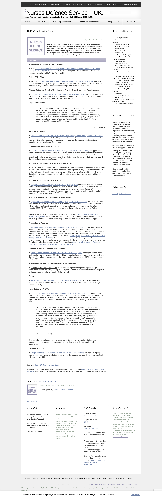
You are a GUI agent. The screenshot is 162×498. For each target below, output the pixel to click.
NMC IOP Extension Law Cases (47, 365)
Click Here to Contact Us (120, 437)
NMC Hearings (120, 61)
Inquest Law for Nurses (94, 4)
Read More (135, 495)
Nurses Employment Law (88, 22)
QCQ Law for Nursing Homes (124, 80)
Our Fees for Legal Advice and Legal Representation (95, 462)
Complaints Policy (91, 428)
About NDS (41, 22)
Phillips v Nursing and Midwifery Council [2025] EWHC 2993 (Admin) (57, 353)
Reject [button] (127, 495)
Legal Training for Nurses (123, 87)
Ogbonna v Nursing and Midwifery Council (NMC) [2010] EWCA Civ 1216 (59, 202)
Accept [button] (118, 495)
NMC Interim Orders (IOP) (123, 55)
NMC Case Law (56, 4)
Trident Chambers (91, 416)
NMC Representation (62, 22)
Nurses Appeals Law (113, 4)
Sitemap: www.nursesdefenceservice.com (38, 478)
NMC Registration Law (122, 65)
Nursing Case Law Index (124, 478)
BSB (86, 422)
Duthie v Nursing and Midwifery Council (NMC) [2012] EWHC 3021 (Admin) (60, 151)
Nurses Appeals (120, 48)
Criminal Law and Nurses (123, 82)
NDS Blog (57, 478)
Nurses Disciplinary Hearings (124, 84)
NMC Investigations (89, 369)
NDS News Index (108, 478)
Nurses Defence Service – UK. (64, 12)
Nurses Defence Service (45, 381)
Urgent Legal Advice (130, 4)
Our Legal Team (112, 22)
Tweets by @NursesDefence (121, 194)
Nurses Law (119, 53)
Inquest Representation (122, 46)
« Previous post (33, 401)
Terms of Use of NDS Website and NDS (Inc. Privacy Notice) (81, 478)
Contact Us (130, 22)
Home (27, 22)
